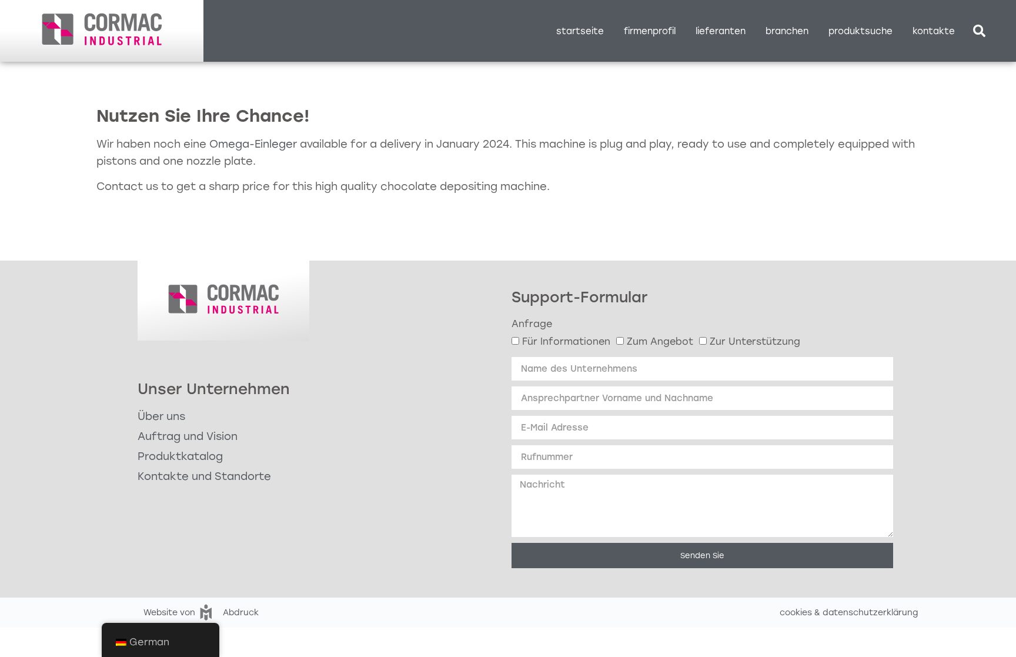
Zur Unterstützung (755, 341)
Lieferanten (721, 31)
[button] (979, 31)
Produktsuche (860, 31)
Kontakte (934, 31)
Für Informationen (566, 341)
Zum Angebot (660, 341)
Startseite (580, 31)
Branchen (787, 31)
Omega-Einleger (253, 144)
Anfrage (532, 323)
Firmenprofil (650, 31)
